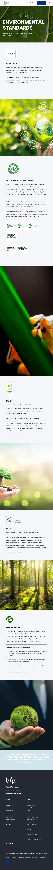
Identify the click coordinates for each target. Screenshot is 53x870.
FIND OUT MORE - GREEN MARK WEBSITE (15, 672)
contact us (9, 791)
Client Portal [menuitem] (9, 843)
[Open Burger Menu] (49, 3)
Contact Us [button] (41, 3)
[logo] (11, 780)
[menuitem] (16, 800)
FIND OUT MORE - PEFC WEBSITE (13, 435)
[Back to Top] (7, 863)
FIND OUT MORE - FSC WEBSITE (13, 552)
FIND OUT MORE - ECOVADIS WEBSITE (15, 92)
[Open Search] (34, 2)
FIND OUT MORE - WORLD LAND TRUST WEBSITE (17, 259)
